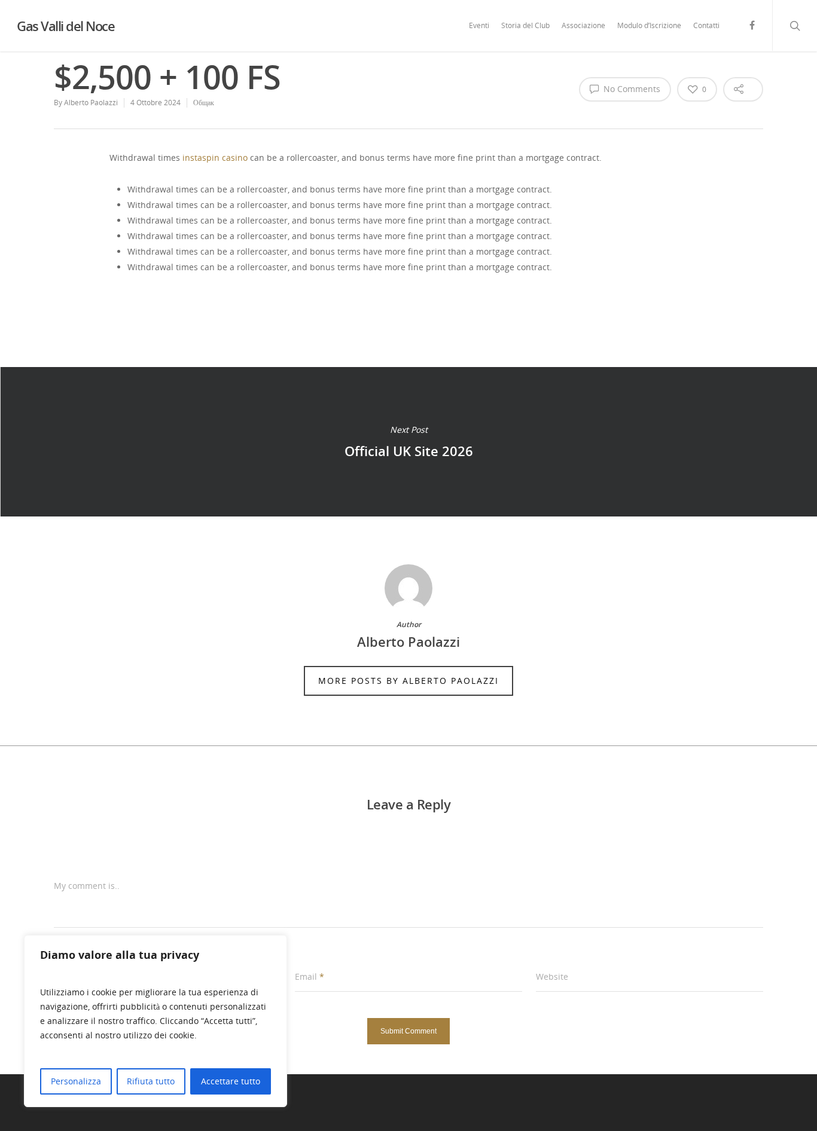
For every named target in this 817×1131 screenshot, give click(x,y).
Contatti (706, 25)
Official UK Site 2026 (408, 441)
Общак (203, 102)
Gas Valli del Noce (65, 25)
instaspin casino (215, 157)
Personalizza (76, 1081)
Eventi (479, 25)
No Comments (630, 88)
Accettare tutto (230, 1081)
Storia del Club (525, 25)
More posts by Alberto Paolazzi (408, 680)
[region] (155, 1021)
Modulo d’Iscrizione (649, 25)
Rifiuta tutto (151, 1081)
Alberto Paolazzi (91, 102)
